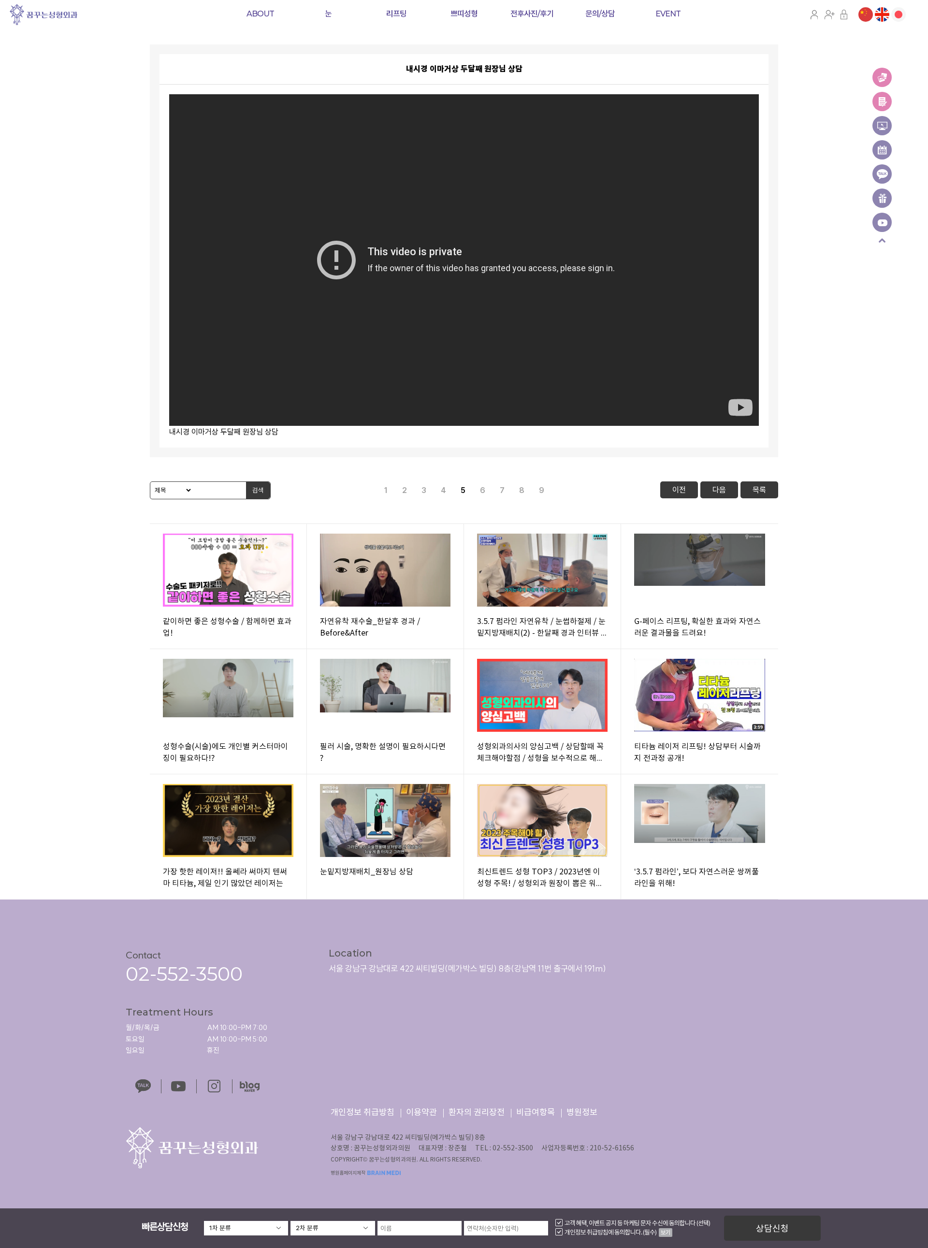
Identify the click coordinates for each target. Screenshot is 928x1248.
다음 (719, 489)
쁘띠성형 (464, 13)
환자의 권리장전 (477, 1113)
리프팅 (396, 13)
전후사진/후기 (531, 13)
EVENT (668, 13)
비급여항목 (535, 1113)
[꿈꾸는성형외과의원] (43, 13)
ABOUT (260, 13)
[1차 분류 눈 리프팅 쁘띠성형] (246, 1228)
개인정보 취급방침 (362, 1113)
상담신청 (772, 1228)
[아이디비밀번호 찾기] (844, 13)
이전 (679, 489)
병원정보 (581, 1113)
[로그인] (814, 13)
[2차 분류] (332, 1228)
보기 (665, 1232)
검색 (258, 490)
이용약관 (421, 1113)
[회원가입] (829, 13)
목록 (759, 489)
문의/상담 (600, 13)
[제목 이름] (171, 490)
